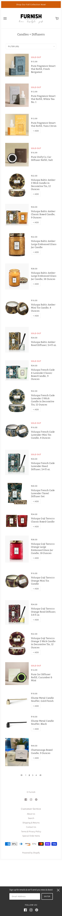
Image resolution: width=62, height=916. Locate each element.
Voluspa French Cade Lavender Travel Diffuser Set (43, 493)
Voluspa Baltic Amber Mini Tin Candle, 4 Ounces (43, 307)
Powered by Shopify (31, 852)
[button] (36, 131)
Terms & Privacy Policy (31, 831)
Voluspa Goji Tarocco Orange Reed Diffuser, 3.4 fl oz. (43, 611)
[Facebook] (25, 910)
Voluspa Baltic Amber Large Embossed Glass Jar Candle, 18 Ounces (43, 275)
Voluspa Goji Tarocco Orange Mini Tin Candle (43, 580)
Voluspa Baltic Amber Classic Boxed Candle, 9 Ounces (43, 214)
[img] (25, 799)
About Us (31, 813)
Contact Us (31, 827)
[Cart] (57, 18)
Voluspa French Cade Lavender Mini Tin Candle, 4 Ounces (43, 434)
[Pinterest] (36, 910)
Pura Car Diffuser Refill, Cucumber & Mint (41, 677)
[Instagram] (31, 910)
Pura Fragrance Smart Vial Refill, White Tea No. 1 (43, 99)
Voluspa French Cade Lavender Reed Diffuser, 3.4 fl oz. (43, 466)
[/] (31, 18)
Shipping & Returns (31, 822)
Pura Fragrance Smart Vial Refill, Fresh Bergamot (43, 69)
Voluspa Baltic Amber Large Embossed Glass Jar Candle (43, 244)
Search (31, 818)
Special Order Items (31, 835)
